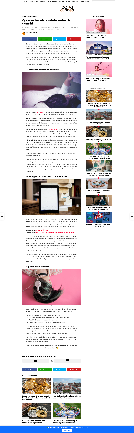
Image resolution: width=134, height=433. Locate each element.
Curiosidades (33, 2)
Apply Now (67, 430)
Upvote (35, 361)
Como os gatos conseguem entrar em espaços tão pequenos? (55, 232)
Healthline (40, 112)
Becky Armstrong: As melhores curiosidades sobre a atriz (97, 79)
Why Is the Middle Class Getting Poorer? (99, 191)
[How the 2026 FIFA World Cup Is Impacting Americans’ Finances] (67, 411)
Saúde (68, 2)
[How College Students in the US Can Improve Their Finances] (67, 386)
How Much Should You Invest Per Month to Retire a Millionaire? (99, 208)
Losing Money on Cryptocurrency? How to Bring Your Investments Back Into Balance (36, 398)
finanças (25, 393)
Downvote (67, 361)
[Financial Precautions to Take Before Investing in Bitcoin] (36, 411)
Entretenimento (52, 2)
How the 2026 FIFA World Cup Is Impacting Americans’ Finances (65, 422)
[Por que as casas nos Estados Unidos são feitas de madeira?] (99, 48)
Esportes (61, 2)
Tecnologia (75, 2)
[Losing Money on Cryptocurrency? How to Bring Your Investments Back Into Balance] (36, 386)
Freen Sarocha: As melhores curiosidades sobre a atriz (96, 36)
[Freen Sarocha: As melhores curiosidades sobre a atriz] (99, 26)
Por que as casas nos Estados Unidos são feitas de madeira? (97, 58)
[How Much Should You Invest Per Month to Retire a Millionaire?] (99, 200)
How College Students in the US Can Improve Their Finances (66, 397)
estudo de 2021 (54, 129)
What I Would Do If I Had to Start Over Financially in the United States (98, 174)
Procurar (113, 2)
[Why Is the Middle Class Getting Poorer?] (99, 183)
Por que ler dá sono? (42, 230)
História (42, 2)
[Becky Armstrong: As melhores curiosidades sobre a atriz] (99, 69)
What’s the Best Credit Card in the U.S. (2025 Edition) (99, 225)
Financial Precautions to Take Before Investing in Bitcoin (33, 422)
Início (26, 2)
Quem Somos (85, 2)
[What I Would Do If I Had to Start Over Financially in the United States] (99, 166)
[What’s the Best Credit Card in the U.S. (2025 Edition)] (99, 217)
